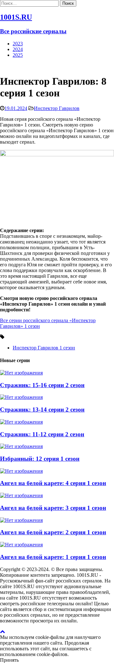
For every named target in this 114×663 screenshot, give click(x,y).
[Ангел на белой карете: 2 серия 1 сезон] (21, 520)
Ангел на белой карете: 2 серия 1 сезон (53, 532)
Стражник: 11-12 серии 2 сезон (42, 434)
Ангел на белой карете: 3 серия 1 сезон (53, 507)
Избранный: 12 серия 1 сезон (39, 458)
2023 (18, 43)
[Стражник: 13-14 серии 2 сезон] (21, 397)
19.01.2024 (15, 108)
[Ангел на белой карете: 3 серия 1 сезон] (21, 495)
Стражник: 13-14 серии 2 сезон (42, 409)
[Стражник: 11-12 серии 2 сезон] (21, 422)
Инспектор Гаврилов (56, 108)
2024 (18, 49)
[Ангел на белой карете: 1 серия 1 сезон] (21, 544)
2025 (18, 55)
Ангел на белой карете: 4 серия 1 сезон (53, 483)
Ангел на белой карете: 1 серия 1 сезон (53, 557)
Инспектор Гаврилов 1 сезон (44, 347)
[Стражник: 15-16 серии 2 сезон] (21, 372)
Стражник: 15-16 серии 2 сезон (42, 385)
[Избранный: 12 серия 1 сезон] (21, 446)
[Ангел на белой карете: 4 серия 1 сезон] (21, 471)
